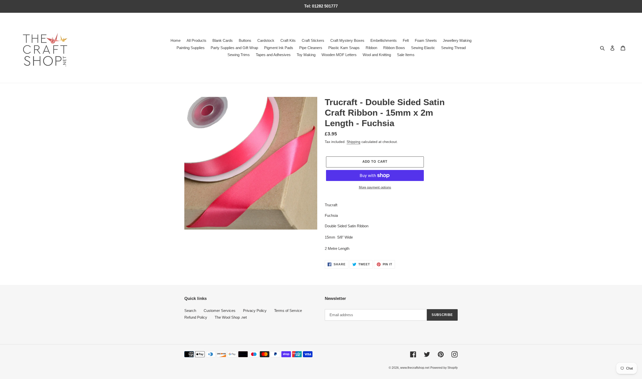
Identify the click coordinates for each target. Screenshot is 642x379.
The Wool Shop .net (231, 317)
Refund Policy (195, 317)
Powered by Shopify (444, 367)
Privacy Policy (255, 310)
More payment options (375, 187)
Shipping (353, 142)
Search (190, 310)
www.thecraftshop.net (414, 367)
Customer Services (219, 310)
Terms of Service (288, 310)
